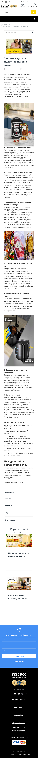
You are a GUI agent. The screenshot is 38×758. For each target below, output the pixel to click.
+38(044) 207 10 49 (19, 727)
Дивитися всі (10, 520)
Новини (8, 498)
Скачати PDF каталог (18, 737)
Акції (7, 513)
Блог (9, 24)
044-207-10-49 (22, 19)
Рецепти (8, 505)
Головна (4, 24)
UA (3, 1)
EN (9, 1)
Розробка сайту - (19, 754)
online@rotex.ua (20, 731)
